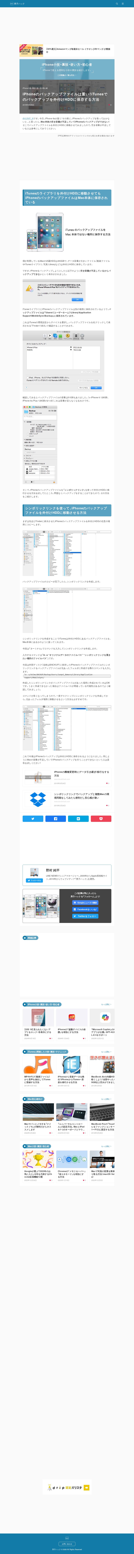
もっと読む (105, 1004)
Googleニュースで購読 (87, 902)
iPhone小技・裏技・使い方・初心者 (35, 88)
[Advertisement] (67, 25)
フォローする (36, 880)
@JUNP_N (28, 118)
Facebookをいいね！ (87, 909)
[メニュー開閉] (122, 3)
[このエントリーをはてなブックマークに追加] (78, 819)
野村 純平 (53, 870)
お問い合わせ (67, 1544)
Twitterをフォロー (87, 916)
